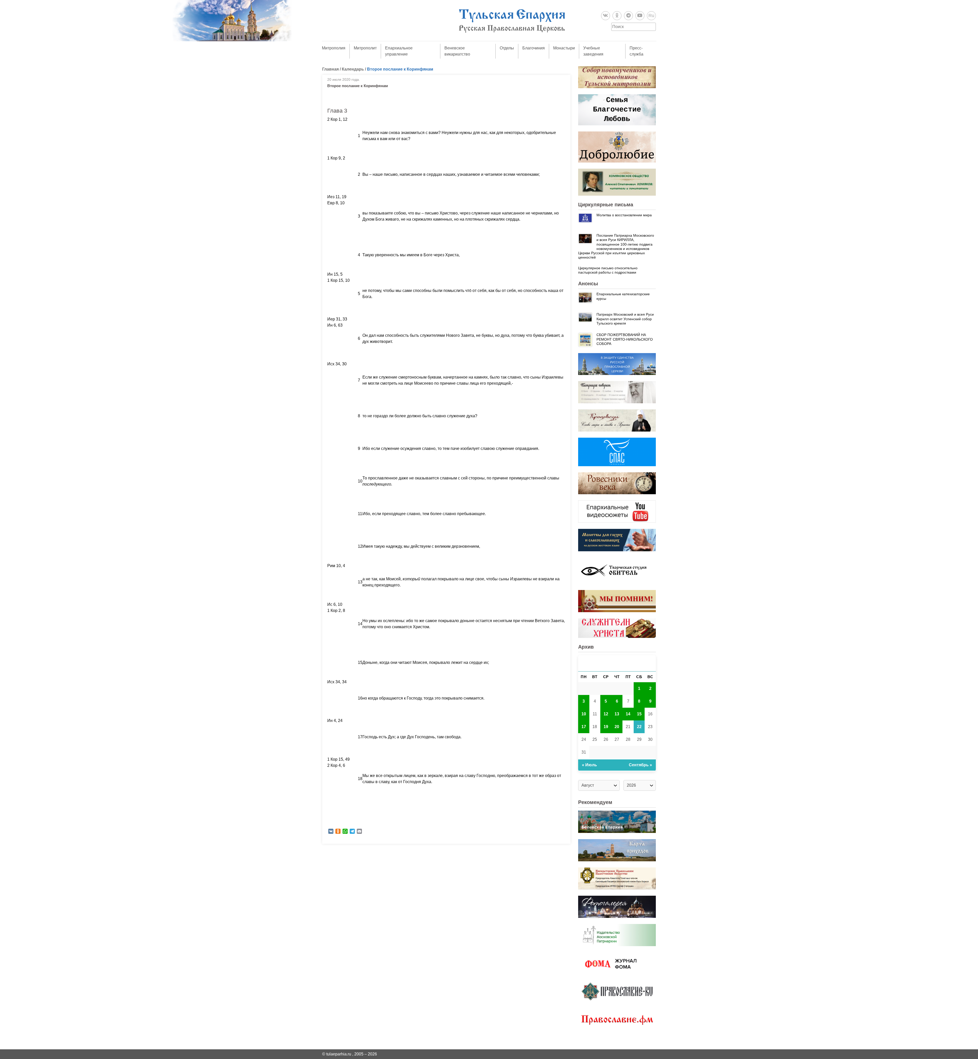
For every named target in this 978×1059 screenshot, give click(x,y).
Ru (651, 15)
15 (639, 714)
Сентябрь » (640, 765)
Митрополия (333, 48)
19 (606, 727)
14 (628, 714)
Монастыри (564, 48)
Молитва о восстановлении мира (624, 215)
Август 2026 (617, 663)
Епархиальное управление (399, 51)
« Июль (589, 765)
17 (583, 727)
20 (617, 727)
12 (606, 714)
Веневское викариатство (457, 51)
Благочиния (533, 48)
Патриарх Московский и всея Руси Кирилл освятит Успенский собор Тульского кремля (625, 318)
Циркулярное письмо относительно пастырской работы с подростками (607, 270)
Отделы (507, 48)
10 (583, 714)
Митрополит (365, 48)
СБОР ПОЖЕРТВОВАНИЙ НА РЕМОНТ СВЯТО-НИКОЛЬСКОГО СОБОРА (624, 339)
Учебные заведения (593, 51)
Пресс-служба (636, 51)
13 (617, 714)
